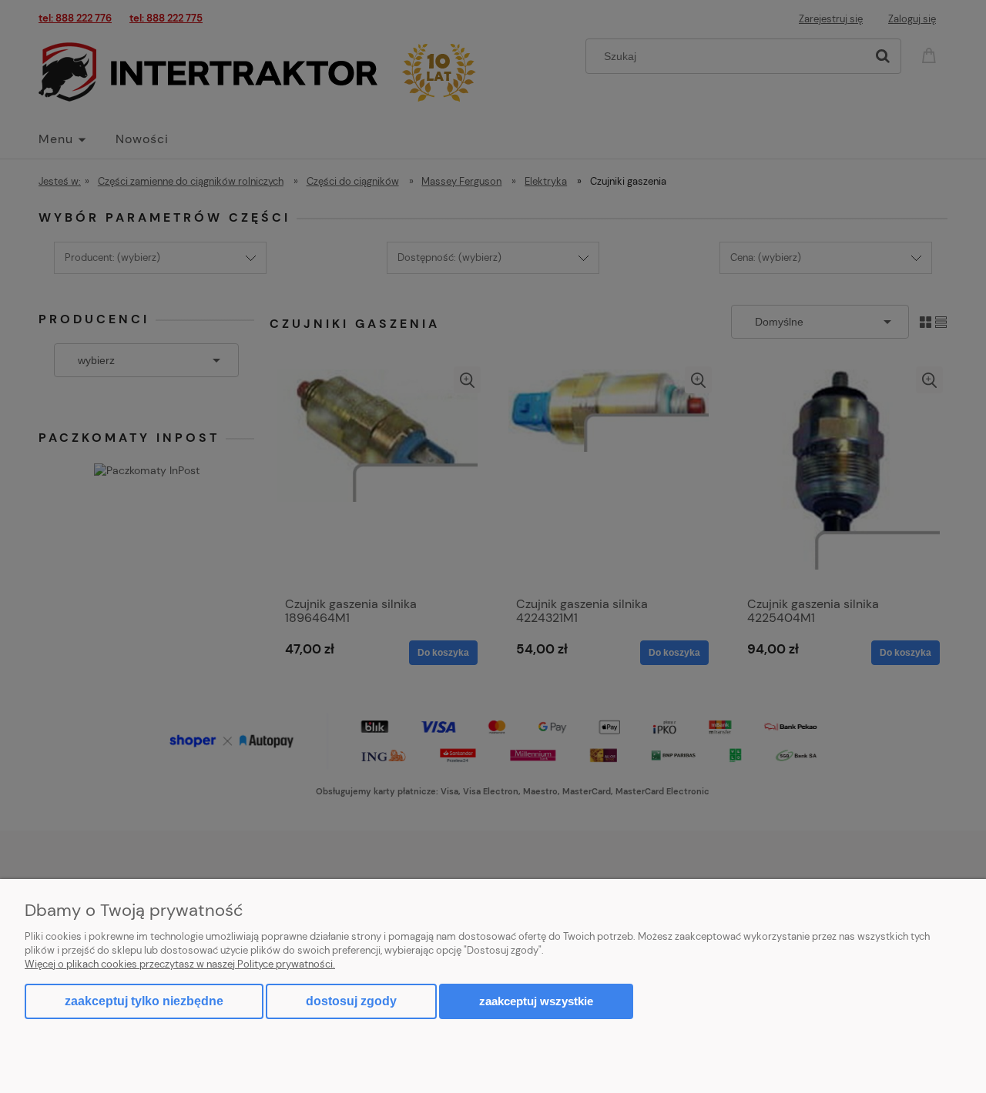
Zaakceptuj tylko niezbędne (144, 1001)
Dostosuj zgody (351, 1001)
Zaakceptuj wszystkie (536, 1001)
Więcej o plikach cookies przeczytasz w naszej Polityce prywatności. (180, 964)
